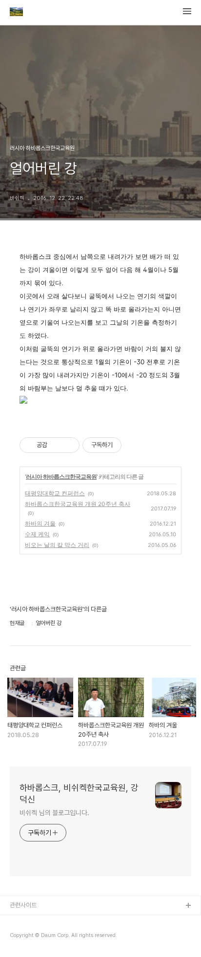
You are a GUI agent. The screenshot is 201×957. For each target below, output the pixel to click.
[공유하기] (56, 445)
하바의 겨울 (40, 523)
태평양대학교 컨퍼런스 (55, 493)
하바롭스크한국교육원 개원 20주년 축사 (77, 504)
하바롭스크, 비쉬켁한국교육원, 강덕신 (79, 793)
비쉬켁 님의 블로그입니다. (54, 813)
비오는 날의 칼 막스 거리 (57, 544)
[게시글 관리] (68, 445)
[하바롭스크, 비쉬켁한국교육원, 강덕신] (16, 12)
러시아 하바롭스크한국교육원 (61, 476)
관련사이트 (23, 905)
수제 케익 (37, 534)
